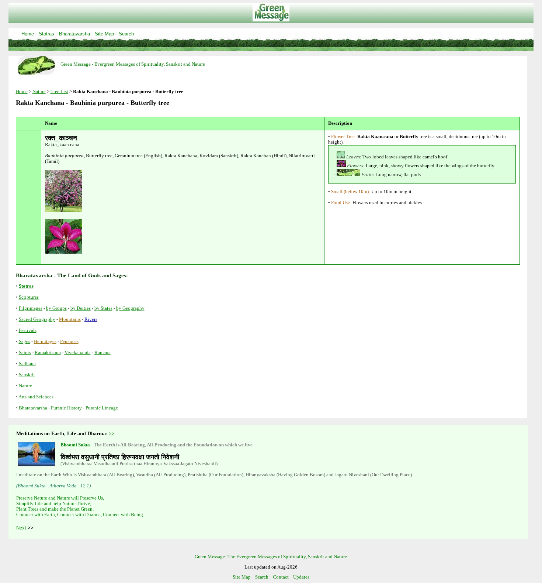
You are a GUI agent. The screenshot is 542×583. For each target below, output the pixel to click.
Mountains (70, 319)
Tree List (59, 91)
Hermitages (45, 341)
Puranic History (66, 408)
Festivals (28, 330)
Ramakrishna (48, 352)
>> (111, 434)
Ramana (102, 352)
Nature (39, 91)
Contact (281, 577)
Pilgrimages (30, 308)
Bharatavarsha (74, 34)
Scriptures (29, 297)
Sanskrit (27, 374)
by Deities (80, 308)
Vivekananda (78, 352)
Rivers (90, 319)
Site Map (104, 34)
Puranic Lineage (102, 408)
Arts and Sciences (35, 396)
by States (103, 308)
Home (27, 34)
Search (126, 34)
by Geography (130, 308)
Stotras (46, 34)
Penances (69, 341)
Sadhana (27, 363)
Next (21, 528)
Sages (24, 341)
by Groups (56, 308)
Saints (25, 352)
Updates (301, 577)
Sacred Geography (37, 319)
